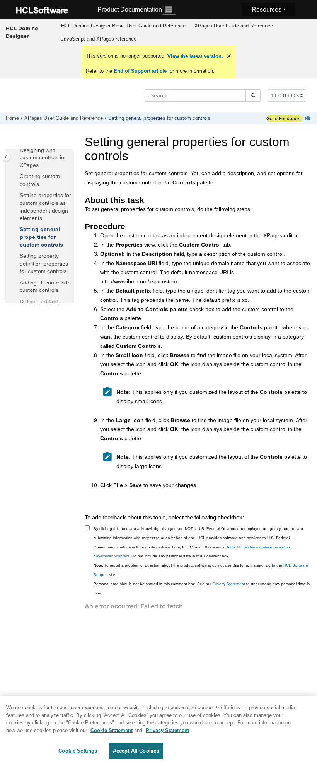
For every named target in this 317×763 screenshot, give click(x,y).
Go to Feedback (283, 118)
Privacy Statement (229, 584)
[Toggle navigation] (169, 10)
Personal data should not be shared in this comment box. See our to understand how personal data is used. (202, 588)
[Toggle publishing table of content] (6, 157)
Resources (266, 9)
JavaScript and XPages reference (98, 39)
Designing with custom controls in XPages (42, 157)
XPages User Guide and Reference (233, 26)
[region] (158, 729)
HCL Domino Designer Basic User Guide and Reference (123, 26)
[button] (17, 150)
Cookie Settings (77, 751)
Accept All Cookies (136, 751)
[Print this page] (308, 118)
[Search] (253, 95)
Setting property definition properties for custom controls (44, 263)
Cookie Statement (111, 730)
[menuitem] (123, 25)
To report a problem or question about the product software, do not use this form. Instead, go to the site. (201, 570)
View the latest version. (194, 56)
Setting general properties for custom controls (159, 118)
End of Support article (140, 71)
